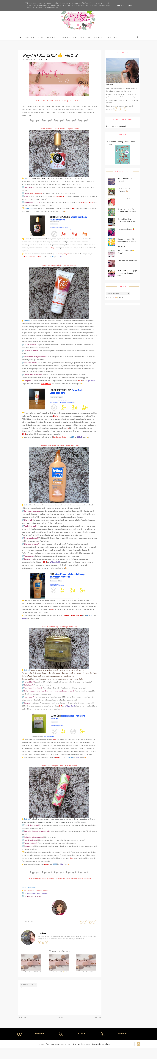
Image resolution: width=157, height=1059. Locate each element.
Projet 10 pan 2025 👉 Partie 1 (60, 971)
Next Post (98, 1017)
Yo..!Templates (52, 1044)
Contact (112, 37)
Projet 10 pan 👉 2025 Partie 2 (33, 971)
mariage (29, 37)
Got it (129, 5)
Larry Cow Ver (74, 1044)
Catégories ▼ (69, 37)
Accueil (60, 1017)
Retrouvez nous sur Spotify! (116, 126)
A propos (99, 37)
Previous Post (22, 1017)
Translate (121, 297)
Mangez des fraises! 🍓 (125, 229)
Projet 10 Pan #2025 (88, 971)
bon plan (85, 37)
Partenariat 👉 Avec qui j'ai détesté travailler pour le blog (127, 273)
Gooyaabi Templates (101, 1044)
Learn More (120, 5)
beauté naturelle (48, 37)
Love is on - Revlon (124, 199)
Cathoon (42, 933)
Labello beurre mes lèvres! (127, 261)
